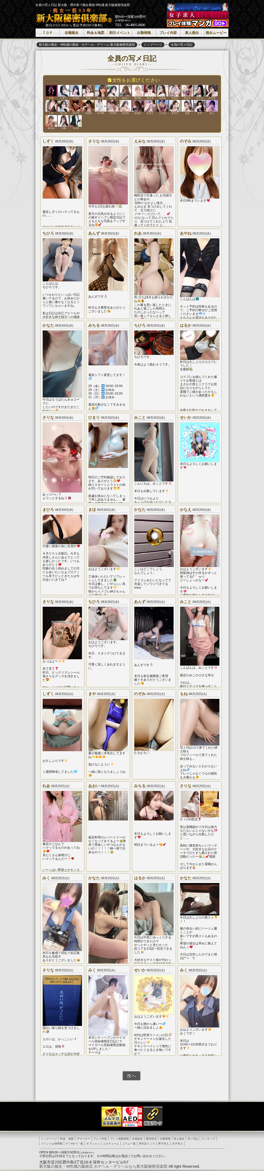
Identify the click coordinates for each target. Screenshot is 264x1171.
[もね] (63, 121)
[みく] (212, 106)
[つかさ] (76, 121)
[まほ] (187, 106)
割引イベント (119, 33)
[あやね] (138, 91)
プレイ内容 (168, 33)
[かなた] (187, 91)
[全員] (51, 91)
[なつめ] (100, 106)
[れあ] (88, 91)
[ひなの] (125, 106)
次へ (131, 1075)
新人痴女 (192, 33)
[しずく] (63, 91)
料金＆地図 (95, 33)
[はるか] (138, 106)
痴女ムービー (216, 33)
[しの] (51, 106)
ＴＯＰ (47, 33)
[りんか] (76, 91)
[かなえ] (175, 91)
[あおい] (125, 91)
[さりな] (212, 91)
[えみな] (162, 91)
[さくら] (199, 91)
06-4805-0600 (135, 25)
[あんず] (150, 91)
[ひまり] (150, 106)
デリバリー (83, 1138)
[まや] (199, 106)
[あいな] (113, 91)
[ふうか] (162, 106)
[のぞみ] (113, 106)
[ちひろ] (76, 106)
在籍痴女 (72, 33)
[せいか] (63, 106)
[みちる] (51, 121)
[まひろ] (175, 106)
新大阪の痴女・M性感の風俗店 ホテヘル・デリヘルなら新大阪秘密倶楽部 (103, 1166)
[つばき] (88, 106)
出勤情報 (144, 33)
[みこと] (100, 91)
